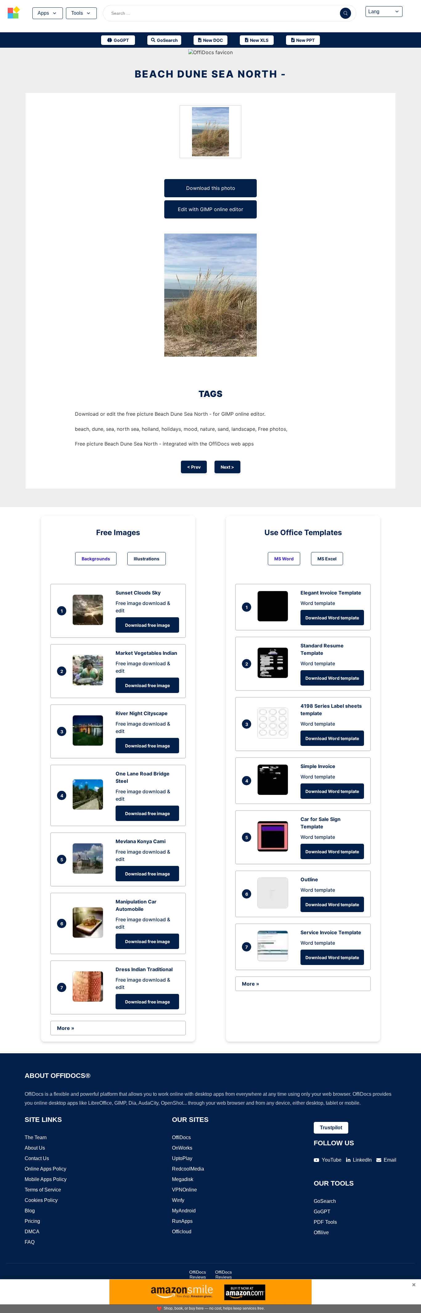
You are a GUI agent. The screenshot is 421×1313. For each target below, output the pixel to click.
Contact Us (37, 1158)
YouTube (331, 1160)
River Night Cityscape (142, 713)
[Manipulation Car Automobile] (89, 936)
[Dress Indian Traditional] (89, 1000)
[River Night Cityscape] (89, 744)
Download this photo (210, 188)
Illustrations (146, 558)
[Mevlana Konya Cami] (89, 872)
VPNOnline (184, 1189)
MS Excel (327, 558)
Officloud (181, 1231)
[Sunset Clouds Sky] (89, 623)
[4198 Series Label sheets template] (274, 737)
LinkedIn (362, 1160)
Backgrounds (96, 558)
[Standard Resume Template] (274, 676)
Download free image (147, 625)
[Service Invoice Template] (274, 959)
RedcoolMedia (188, 1168)
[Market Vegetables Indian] (89, 684)
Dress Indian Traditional (144, 969)
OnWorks (182, 1148)
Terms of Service (43, 1189)
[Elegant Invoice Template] (274, 620)
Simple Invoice (317, 766)
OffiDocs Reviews (197, 1274)
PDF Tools (325, 1222)
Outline (309, 879)
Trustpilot (331, 1127)
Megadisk (182, 1179)
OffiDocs (181, 1137)
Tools (77, 13)
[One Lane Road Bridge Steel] (89, 808)
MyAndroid (184, 1210)
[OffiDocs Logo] (14, 13)
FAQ (30, 1242)
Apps (43, 13)
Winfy (178, 1200)
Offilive (321, 1232)
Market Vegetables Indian (146, 653)
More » (65, 1028)
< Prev (194, 467)
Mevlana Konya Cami (141, 841)
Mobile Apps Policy (46, 1179)
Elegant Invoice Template (330, 593)
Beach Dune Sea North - (210, 74)
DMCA (32, 1231)
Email (390, 1160)
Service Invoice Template (330, 932)
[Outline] (274, 906)
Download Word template (332, 617)
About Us (35, 1148)
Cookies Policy (41, 1200)
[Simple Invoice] (274, 793)
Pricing (32, 1221)
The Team (36, 1137)
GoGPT (322, 1211)
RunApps (182, 1221)
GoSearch (325, 1201)
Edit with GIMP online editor (210, 209)
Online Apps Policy (45, 1168)
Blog (30, 1210)
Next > (227, 467)
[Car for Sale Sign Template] (274, 850)
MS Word (284, 558)
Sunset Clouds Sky (138, 593)
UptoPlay (182, 1158)
